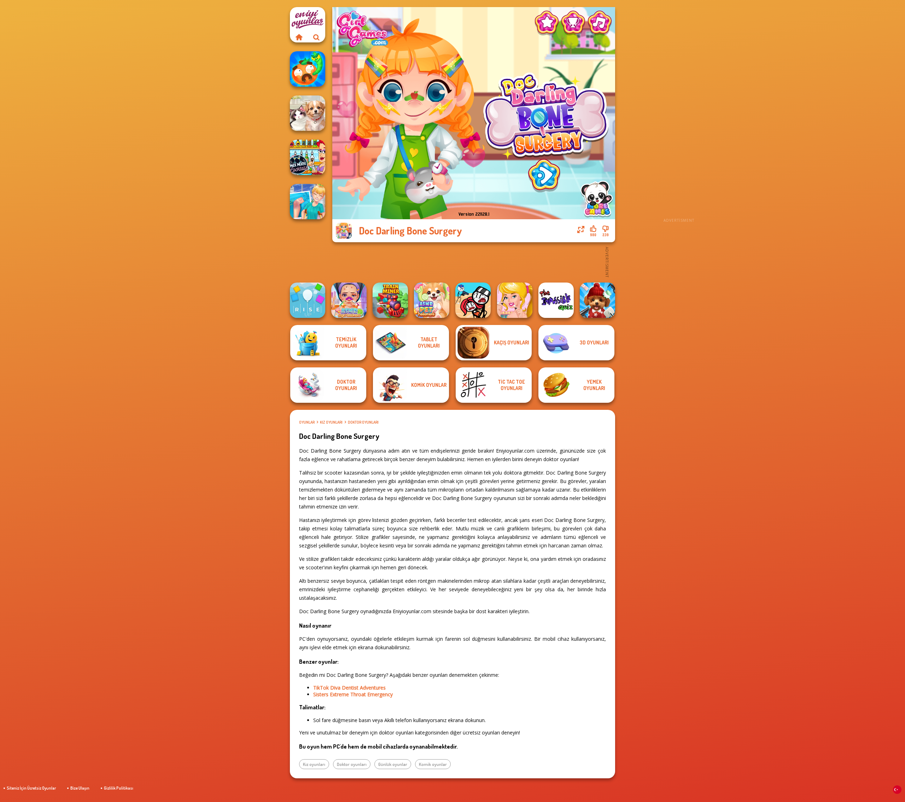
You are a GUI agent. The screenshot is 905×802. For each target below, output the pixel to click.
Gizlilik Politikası (118, 788)
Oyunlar (307, 422)
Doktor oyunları (363, 422)
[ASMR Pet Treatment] (431, 300)
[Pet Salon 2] (597, 300)
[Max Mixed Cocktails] (307, 157)
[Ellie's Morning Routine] (514, 300)
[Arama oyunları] (316, 37)
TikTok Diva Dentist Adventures (349, 687)
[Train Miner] (390, 300)
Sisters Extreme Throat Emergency (353, 694)
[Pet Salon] (307, 113)
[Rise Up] (307, 300)
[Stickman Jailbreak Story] (473, 300)
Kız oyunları (331, 422)
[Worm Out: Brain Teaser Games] (307, 69)
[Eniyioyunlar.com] (299, 37)
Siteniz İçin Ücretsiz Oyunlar (31, 788)
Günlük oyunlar (392, 764)
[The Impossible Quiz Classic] (556, 300)
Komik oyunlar (433, 764)
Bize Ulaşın (79, 788)
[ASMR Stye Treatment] (349, 300)
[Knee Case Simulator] (307, 201)
